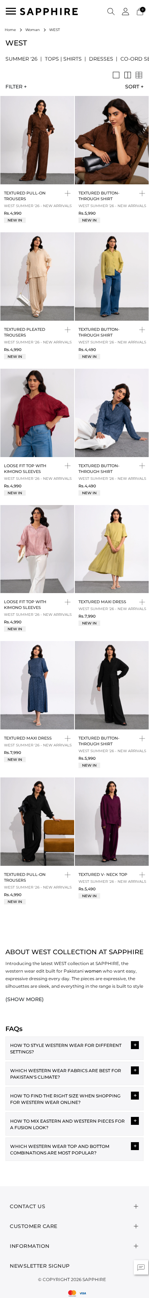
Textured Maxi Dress (102, 601)
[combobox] (132, 86)
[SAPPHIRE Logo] (49, 11)
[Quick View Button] (68, 193)
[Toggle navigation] (10, 11)
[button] (111, 11)
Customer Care (34, 1226)
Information (30, 1246)
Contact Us (27, 1206)
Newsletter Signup (40, 1266)
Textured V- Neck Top (102, 874)
